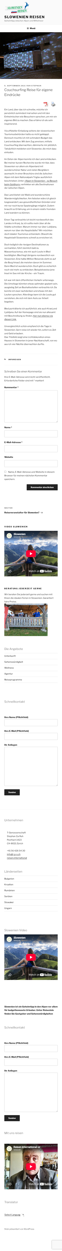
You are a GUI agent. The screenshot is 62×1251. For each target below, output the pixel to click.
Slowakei (9, 902)
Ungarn (8, 908)
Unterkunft (10, 656)
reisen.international (17, 858)
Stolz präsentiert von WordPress (19, 1229)
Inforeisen (14, 360)
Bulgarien (9, 878)
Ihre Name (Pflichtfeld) (16, 717)
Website (8, 457)
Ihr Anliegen (10, 745)
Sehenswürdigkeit (13, 662)
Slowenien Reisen (24, 17)
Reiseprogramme (13, 679)
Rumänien (9, 890)
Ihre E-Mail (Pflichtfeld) (16, 731)
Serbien (8, 896)
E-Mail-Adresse (13, 442)
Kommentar (11, 387)
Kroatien (8, 884)
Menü (32, 28)
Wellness (9, 668)
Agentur (8, 673)
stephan (36, 86)
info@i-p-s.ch (13, 854)
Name (8, 427)
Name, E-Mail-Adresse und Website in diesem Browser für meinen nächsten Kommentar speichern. (29, 476)
